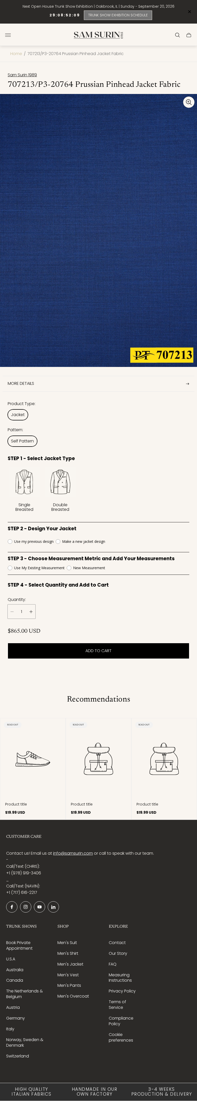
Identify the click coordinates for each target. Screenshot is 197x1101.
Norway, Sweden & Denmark (24, 1042)
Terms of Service (117, 1004)
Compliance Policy (121, 1021)
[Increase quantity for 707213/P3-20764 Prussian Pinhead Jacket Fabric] (31, 612)
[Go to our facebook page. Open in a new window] (11, 907)
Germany (15, 1018)
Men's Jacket (70, 964)
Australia (14, 970)
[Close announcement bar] (189, 11)
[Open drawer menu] (8, 35)
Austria (13, 1007)
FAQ (112, 964)
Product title (16, 804)
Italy (10, 1029)
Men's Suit (67, 943)
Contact (117, 943)
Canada (14, 980)
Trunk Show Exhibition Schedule (118, 15)
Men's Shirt (67, 953)
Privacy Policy (122, 991)
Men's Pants (69, 985)
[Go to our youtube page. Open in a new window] (39, 907)
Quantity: (17, 599)
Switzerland (17, 1056)
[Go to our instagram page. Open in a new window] (25, 907)
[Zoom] (188, 102)
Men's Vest (68, 975)
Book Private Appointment (19, 945)
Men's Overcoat (73, 996)
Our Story (118, 953)
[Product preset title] (32, 759)
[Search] (177, 35)
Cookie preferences (121, 1037)
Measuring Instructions (120, 977)
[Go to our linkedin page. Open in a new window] (53, 907)
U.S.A (10, 959)
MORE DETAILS (21, 383)
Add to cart (98, 651)
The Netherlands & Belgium (24, 994)
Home (16, 54)
